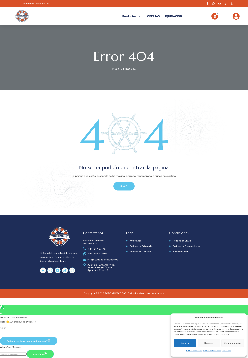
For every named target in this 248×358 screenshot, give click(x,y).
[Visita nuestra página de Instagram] (214, 3)
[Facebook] (43, 270)
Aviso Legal (226, 351)
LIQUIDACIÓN (172, 16)
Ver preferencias (232, 343)
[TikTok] (65, 270)
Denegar (208, 343)
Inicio (115, 69)
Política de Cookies (194, 351)
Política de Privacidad (212, 351)
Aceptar (185, 343)
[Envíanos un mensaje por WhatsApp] (232, 3)
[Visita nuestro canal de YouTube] (220, 3)
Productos (129, 16)
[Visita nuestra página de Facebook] (208, 3)
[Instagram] (50, 270)
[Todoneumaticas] (22, 16)
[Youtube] (58, 270)
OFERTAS (153, 16)
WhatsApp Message (10, 347)
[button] (123, 186)
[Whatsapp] (72, 270)
